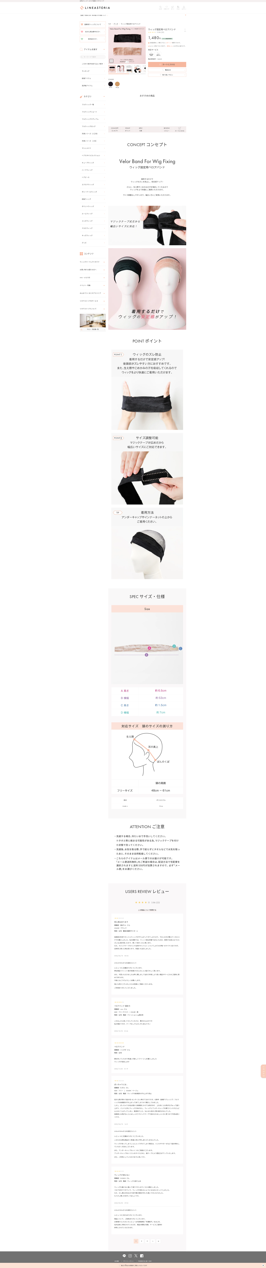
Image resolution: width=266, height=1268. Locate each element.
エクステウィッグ (88, 184)
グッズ (84, 243)
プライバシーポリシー (128, 1261)
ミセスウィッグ (87, 228)
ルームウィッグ (87, 214)
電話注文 (168, 70)
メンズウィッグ (87, 221)
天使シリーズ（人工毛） (90, 134)
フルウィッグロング (88, 126)
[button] (160, 8)
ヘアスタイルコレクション (91, 155)
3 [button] (147, 1241)
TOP (109, 24)
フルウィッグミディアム (90, 119)
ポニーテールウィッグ (89, 192)
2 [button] (141, 1241)
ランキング (85, 71)
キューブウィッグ (88, 163)
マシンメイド (86, 148)
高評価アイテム (87, 86)
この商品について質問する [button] (147, 910)
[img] (119, 918)
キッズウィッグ (87, 235)
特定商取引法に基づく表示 (144, 1261)
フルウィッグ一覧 (88, 104)
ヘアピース (85, 177)
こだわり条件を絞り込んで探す (92, 64)
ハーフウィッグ (87, 170)
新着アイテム (86, 78)
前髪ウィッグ (86, 199)
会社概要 (117, 1261)
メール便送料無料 (167, 38)
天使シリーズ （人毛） (89, 141)
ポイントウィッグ (88, 206)
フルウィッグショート (89, 112)
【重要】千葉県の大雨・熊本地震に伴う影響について (93, 15)
